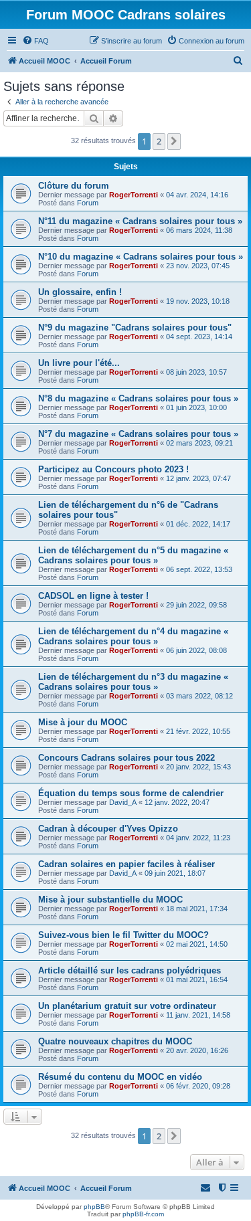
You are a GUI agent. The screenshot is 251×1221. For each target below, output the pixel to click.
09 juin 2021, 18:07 (175, 873)
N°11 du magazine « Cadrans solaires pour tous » (140, 221)
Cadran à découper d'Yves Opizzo (108, 829)
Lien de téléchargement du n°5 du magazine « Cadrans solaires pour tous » (133, 555)
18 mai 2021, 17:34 (197, 909)
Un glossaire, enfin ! (80, 292)
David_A (123, 802)
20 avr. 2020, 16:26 (197, 1050)
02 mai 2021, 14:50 (197, 944)
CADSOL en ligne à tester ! (93, 596)
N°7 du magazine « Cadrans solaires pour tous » (138, 434)
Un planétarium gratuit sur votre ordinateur (127, 1006)
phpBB (94, 1206)
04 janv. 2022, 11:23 (198, 838)
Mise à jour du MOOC (82, 722)
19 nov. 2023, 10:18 (198, 301)
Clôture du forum (73, 186)
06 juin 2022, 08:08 (196, 650)
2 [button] (159, 141)
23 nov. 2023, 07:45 (198, 266)
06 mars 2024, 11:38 (199, 230)
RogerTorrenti (133, 195)
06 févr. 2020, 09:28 (198, 1086)
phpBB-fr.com (143, 1214)
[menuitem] (35, 41)
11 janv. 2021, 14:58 (198, 1015)
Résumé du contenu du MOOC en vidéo (120, 1077)
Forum (87, 203)
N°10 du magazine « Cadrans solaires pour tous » (140, 257)
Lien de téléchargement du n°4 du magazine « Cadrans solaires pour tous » (133, 636)
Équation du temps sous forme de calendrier (131, 793)
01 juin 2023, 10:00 (196, 407)
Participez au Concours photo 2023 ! (113, 469)
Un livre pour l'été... (79, 363)
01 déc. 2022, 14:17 (198, 524)
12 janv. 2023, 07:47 (198, 478)
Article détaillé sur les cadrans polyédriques (129, 970)
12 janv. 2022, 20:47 (177, 802)
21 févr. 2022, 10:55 (198, 731)
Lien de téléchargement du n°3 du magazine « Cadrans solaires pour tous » (133, 682)
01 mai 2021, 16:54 (197, 979)
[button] (174, 141)
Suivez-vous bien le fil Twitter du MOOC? (123, 935)
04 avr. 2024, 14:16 (197, 195)
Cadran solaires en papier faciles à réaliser (126, 864)
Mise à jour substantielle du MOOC (110, 900)
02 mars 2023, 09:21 (199, 443)
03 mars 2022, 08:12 (199, 696)
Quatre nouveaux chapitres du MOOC (115, 1041)
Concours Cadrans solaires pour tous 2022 (126, 758)
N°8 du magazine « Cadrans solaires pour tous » (138, 398)
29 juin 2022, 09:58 (196, 605)
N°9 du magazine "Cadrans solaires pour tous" (135, 327)
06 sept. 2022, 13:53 (199, 569)
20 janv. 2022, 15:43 (198, 767)
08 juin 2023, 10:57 (196, 372)
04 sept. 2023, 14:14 (199, 337)
